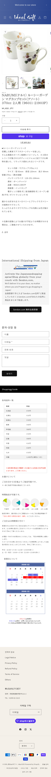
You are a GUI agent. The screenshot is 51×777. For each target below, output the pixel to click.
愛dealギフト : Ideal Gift (16, 764)
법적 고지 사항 (27, 772)
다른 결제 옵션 (25, 142)
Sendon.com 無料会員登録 (25, 309)
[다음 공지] (46, 5)
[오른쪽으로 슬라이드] (48, 83)
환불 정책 (45, 764)
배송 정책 (34, 768)
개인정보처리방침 (12, 768)
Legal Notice (10, 657)
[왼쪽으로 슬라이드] (2, 83)
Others (8, 679)
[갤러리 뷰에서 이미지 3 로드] (39, 83)
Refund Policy (11, 668)
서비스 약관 (24, 768)
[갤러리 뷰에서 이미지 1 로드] (12, 83)
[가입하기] (38, 712)
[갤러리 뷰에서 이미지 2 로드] (25, 83)
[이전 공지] (4, 5)
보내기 (9, 373)
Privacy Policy (11, 663)
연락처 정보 (9, 652)
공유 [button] (6, 232)
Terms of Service (12, 674)
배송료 (20, 111)
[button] (5, 17)
